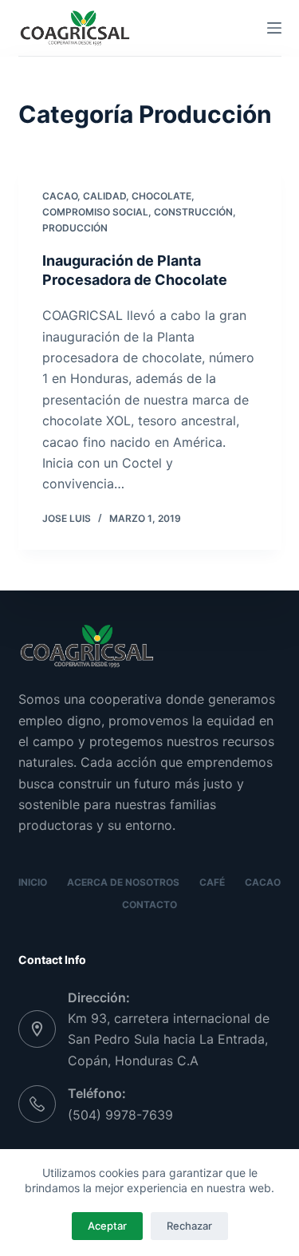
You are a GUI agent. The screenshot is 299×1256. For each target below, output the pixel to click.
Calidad (104, 196)
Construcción (193, 212)
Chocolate (161, 196)
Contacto (149, 904)
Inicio (32, 882)
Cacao (59, 196)
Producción (75, 228)
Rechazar (189, 1225)
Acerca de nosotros (123, 882)
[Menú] (274, 28)
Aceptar (107, 1225)
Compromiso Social (95, 212)
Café (212, 882)
